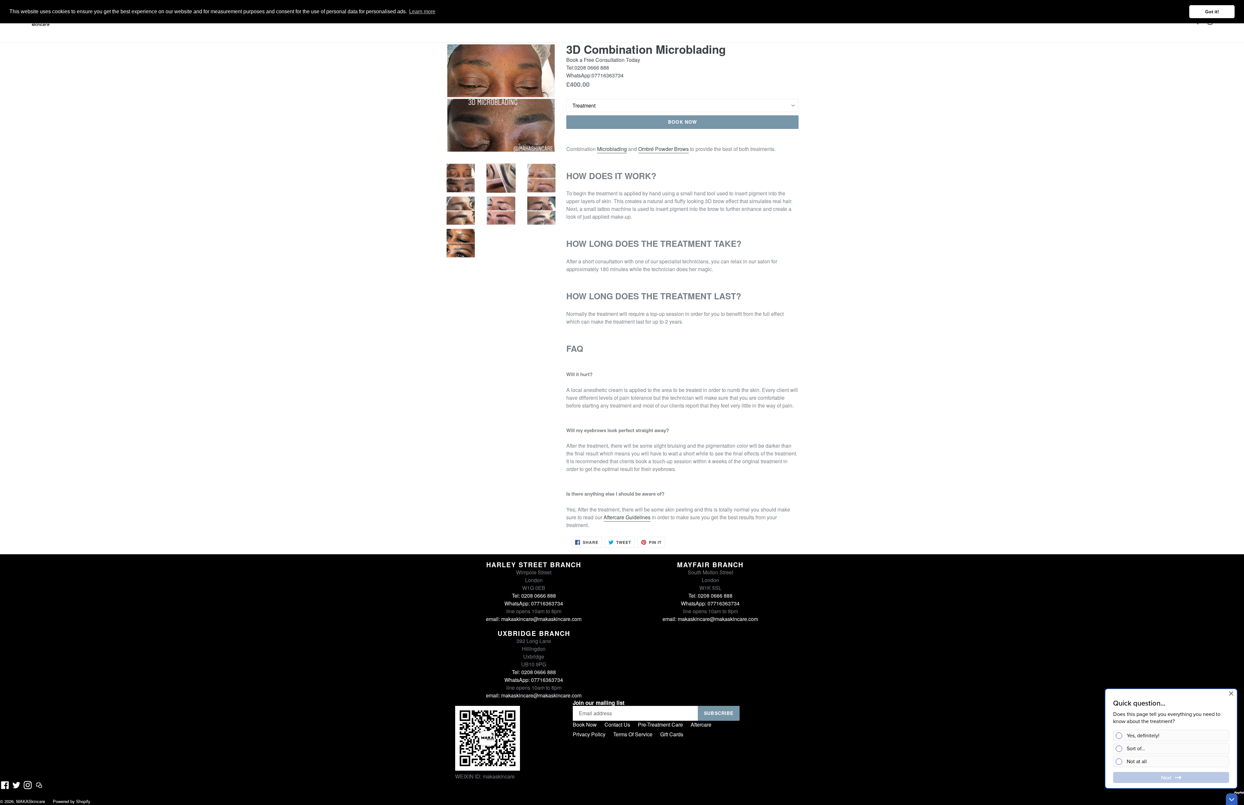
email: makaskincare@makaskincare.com (534, 619)
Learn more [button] (422, 11)
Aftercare (701, 724)
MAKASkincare (30, 801)
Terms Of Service (632, 734)
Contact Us (617, 724)
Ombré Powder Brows (663, 149)
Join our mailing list (599, 702)
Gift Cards (671, 734)
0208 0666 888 (591, 67)
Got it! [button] (1212, 11)
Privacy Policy (589, 734)
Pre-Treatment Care (660, 724)
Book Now (585, 724)
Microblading (612, 149)
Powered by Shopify (71, 801)
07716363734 (608, 75)
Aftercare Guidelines (627, 517)
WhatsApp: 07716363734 (533, 603)
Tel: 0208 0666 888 (534, 595)
